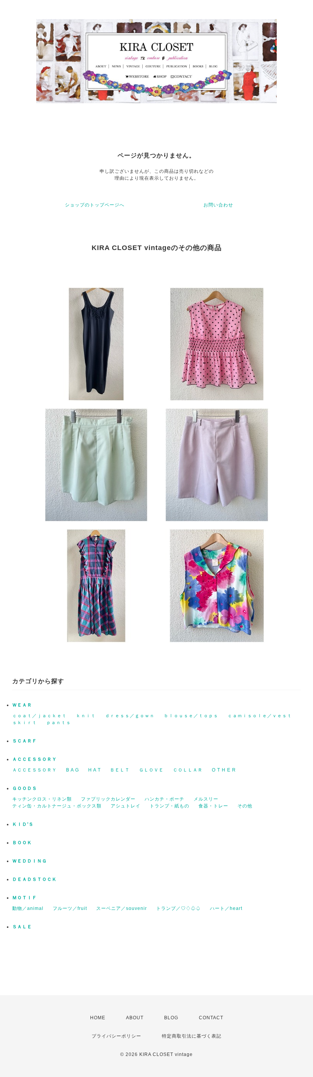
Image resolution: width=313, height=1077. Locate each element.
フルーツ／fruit (70, 908)
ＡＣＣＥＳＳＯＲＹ (34, 759)
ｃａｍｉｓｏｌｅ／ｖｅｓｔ (259, 715)
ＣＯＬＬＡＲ (188, 770)
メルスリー (206, 799)
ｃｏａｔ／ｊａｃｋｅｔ (39, 715)
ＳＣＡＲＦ (24, 741)
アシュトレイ (125, 806)
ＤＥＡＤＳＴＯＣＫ (34, 879)
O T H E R (224, 770)
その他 (244, 806)
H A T (94, 770)
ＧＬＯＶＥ (151, 770)
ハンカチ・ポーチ (164, 799)
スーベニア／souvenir (121, 908)
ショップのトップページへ (94, 205)
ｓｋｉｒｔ (24, 722)
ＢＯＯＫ (22, 842)
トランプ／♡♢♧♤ (178, 908)
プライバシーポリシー (116, 1036)
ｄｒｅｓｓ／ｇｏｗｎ (130, 715)
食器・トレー (213, 806)
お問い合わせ (218, 205)
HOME (97, 1017)
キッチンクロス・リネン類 (42, 799)
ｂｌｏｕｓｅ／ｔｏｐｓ (191, 715)
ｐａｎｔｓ (58, 722)
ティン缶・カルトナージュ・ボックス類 (57, 806)
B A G (72, 770)
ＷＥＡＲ (22, 705)
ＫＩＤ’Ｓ (23, 824)
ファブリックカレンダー (108, 799)
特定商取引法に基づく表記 (191, 1036)
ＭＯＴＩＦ (24, 897)
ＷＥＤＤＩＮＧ (29, 861)
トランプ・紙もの (169, 806)
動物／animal (28, 908)
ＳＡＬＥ (22, 926)
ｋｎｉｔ (86, 715)
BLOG (171, 1017)
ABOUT (135, 1017)
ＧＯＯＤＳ (24, 788)
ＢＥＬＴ (120, 770)
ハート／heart (226, 908)
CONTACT (211, 1017)
